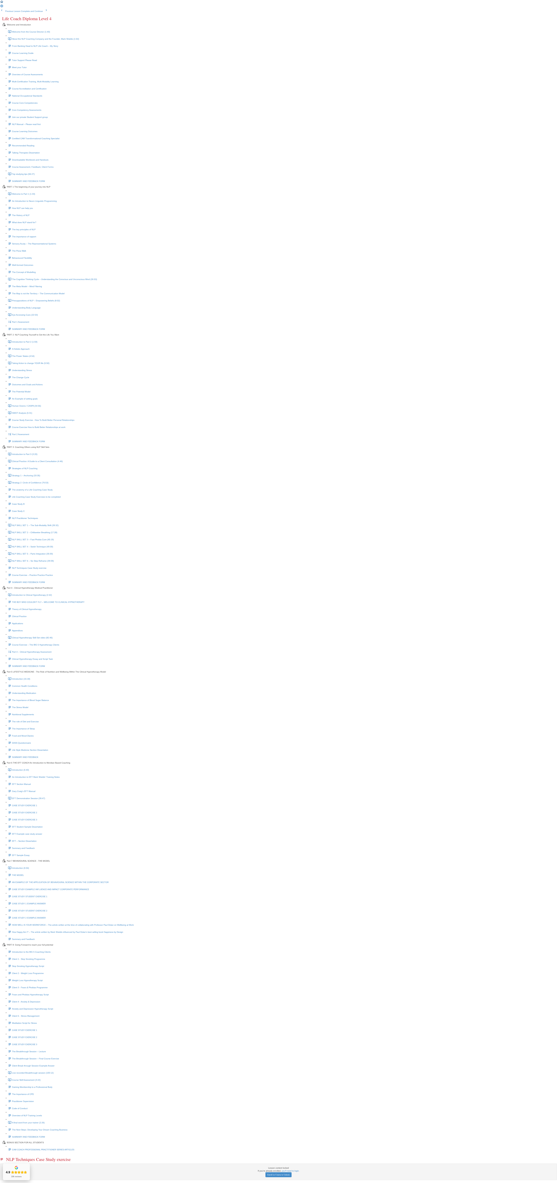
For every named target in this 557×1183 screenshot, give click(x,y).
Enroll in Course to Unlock (278, 1174)
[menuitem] (1, 7)
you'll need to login (290, 1171)
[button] (1, 3)
